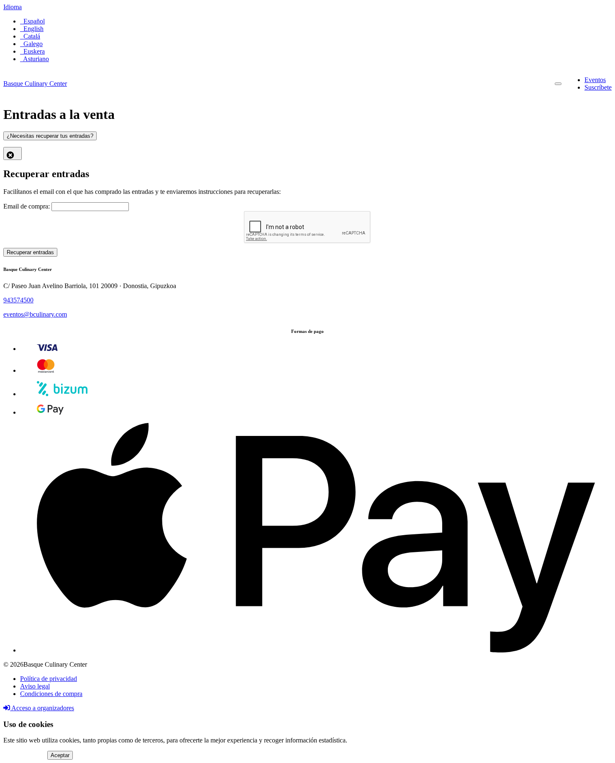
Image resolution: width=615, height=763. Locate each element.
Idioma (12, 6)
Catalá (30, 36)
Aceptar (60, 755)
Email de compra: (26, 206)
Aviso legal (35, 686)
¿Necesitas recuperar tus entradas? (50, 136)
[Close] (12, 153)
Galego (31, 43)
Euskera (32, 51)
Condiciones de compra (51, 693)
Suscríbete (598, 87)
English (32, 28)
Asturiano (34, 58)
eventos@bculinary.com (35, 314)
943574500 (18, 300)
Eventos (595, 79)
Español (32, 21)
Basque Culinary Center (35, 83)
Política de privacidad (48, 678)
